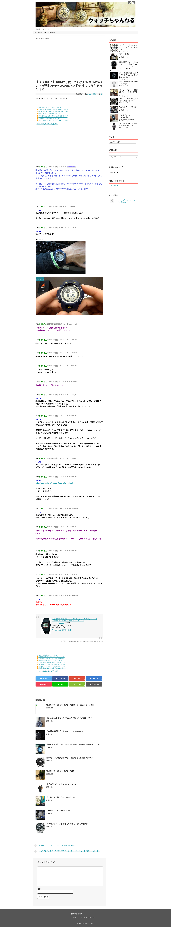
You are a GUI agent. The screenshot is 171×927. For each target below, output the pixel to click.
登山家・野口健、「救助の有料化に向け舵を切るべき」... (53, 111)
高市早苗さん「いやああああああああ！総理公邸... (52, 664)
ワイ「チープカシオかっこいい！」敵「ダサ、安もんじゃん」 (128, 47)
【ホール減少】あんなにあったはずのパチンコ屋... (52, 662)
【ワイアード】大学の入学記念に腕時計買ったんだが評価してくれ (73, 744)
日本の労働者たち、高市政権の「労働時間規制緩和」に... (53, 115)
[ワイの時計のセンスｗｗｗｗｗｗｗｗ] (40, 788)
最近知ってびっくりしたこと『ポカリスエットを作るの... (53, 120)
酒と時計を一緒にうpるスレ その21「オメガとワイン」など (70, 705)
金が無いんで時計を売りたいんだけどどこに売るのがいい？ (70, 758)
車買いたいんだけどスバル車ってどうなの (49, 113)
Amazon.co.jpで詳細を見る (61, 630)
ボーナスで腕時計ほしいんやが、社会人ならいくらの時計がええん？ (128, 75)
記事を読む (49, 708)
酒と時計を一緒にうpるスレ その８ (60, 771)
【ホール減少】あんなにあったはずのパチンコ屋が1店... (53, 109)
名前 (38, 889)
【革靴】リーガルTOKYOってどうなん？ (49, 119)
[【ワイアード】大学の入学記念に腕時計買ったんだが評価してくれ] (40, 749)
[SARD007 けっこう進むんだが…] (40, 815)
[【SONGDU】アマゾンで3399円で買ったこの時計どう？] (40, 722)
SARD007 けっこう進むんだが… (59, 811)
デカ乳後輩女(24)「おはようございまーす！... (50, 660)
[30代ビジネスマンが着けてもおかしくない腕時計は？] (40, 828)
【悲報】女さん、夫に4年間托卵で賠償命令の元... (51, 666)
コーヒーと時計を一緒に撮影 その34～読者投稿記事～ (128, 92)
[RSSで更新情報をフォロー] (133, 2)
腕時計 (95, 94)
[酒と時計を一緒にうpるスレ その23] (40, 801)
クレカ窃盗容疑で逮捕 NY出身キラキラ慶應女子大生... (52, 117)
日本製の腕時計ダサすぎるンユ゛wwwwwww (64, 731)
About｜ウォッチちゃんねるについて (84, 917)
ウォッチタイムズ (115, 185)
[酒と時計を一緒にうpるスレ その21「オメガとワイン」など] (40, 709)
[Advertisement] (69, 61)
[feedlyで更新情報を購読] (129, 2)
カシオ (89, 94)
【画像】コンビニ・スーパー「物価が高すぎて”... (51, 659)
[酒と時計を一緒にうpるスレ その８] (40, 775)
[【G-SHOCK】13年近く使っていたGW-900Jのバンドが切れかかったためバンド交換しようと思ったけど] (94, 678)
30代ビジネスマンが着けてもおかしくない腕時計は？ (67, 824)
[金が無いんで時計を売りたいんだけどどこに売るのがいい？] (40, 762)
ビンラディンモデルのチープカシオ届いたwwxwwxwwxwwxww (128, 117)
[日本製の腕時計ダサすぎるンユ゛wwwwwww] (40, 735)
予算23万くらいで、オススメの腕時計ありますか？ (57, 845)
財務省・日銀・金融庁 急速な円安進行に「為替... (52, 668)
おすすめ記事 (38, 32)
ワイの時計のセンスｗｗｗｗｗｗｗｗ (61, 784)
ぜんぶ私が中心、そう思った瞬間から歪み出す (49, 107)
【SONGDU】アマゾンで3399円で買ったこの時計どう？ (69, 718)
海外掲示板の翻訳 (49, 32)
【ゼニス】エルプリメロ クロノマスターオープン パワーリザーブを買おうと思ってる (69, 851)
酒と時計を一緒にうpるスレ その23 (60, 797)
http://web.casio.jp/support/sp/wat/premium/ (54, 483)
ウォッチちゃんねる (87, 923)
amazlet (61, 623)
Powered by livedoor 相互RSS (47, 124)
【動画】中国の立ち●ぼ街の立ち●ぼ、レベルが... (51, 657)
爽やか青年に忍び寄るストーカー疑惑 (47, 655)
